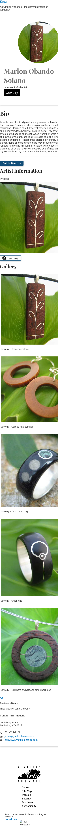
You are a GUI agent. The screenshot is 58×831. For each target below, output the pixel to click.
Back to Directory (11, 163)
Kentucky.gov (11, 819)
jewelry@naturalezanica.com (20, 736)
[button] (1, 697)
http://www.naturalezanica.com (21, 739)
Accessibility (29, 806)
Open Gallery (13, 258)
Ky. (3, 1)
